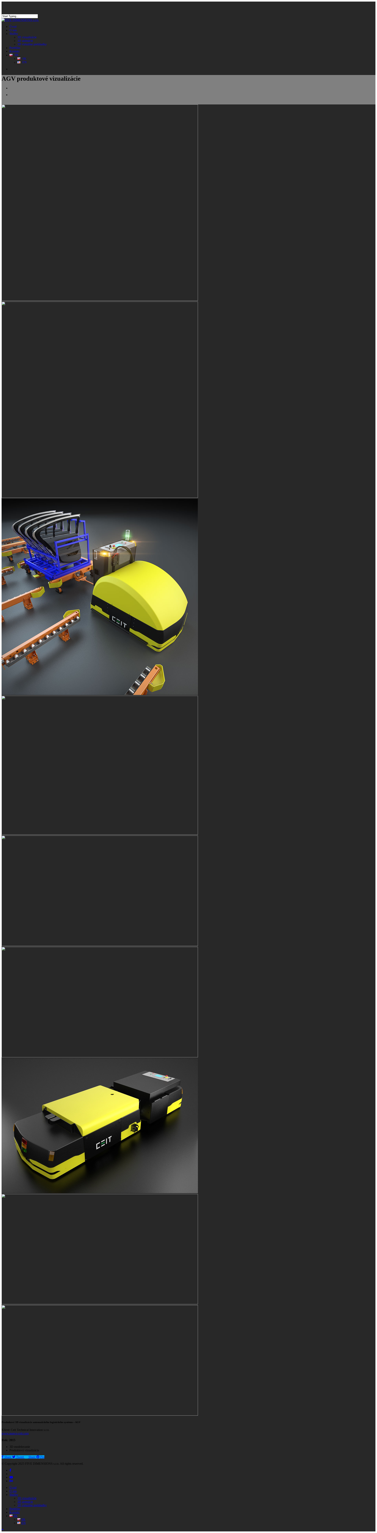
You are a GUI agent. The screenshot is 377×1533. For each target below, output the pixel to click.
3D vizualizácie (27, 1498)
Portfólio (14, 1508)
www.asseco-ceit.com (15, 1433)
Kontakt (14, 1512)
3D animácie (25, 1501)
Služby (13, 1494)
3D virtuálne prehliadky (32, 1505)
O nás (13, 1491)
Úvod (12, 1487)
